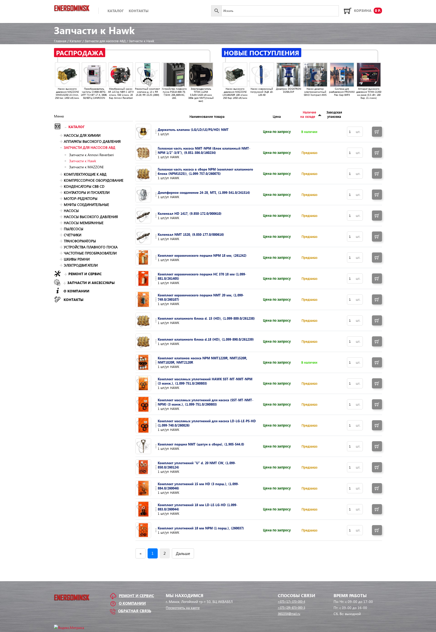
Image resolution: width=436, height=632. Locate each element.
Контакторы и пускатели (87, 192)
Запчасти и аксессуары (91, 282)
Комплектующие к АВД (85, 174)
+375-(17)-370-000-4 (291, 601)
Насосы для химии (82, 135)
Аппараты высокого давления (92, 141)
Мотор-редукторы (80, 198)
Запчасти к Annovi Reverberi (91, 154)
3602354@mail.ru (289, 614)
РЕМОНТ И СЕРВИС (136, 595)
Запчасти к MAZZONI (86, 167)
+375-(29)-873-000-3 (291, 608)
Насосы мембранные (83, 222)
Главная (60, 41)
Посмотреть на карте (183, 607)
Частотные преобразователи (90, 253)
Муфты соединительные (86, 204)
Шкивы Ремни (77, 259)
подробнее (155, 132)
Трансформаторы (80, 241)
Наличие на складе (308, 114)
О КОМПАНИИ (76, 291)
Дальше (183, 553)
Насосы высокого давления (91, 216)
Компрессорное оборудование (93, 180)
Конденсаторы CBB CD (84, 186)
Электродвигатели (81, 265)
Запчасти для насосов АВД (105, 41)
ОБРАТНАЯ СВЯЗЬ (134, 610)
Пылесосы (73, 228)
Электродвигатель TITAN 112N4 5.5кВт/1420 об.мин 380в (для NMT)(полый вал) (201, 94)
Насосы (71, 210)
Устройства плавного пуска (91, 247)
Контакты (139, 10)
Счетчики (72, 234)
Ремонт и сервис (85, 273)
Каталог (115, 10)
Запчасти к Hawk (82, 160)
